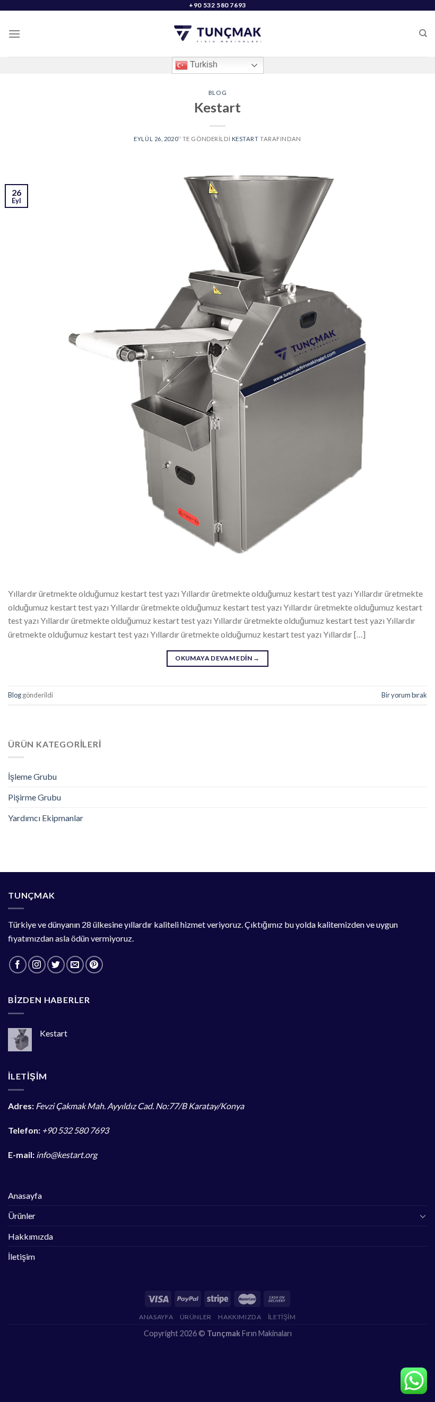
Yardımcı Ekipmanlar (45, 818)
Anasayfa (25, 1195)
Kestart (217, 107)
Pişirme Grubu (34, 797)
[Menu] (14, 34)
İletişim (21, 1256)
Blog (217, 92)
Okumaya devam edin (217, 658)
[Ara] (423, 33)
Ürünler (22, 1216)
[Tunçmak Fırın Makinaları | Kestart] (218, 34)
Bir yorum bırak (404, 695)
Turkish (203, 64)
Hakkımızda (30, 1236)
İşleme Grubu (32, 776)
